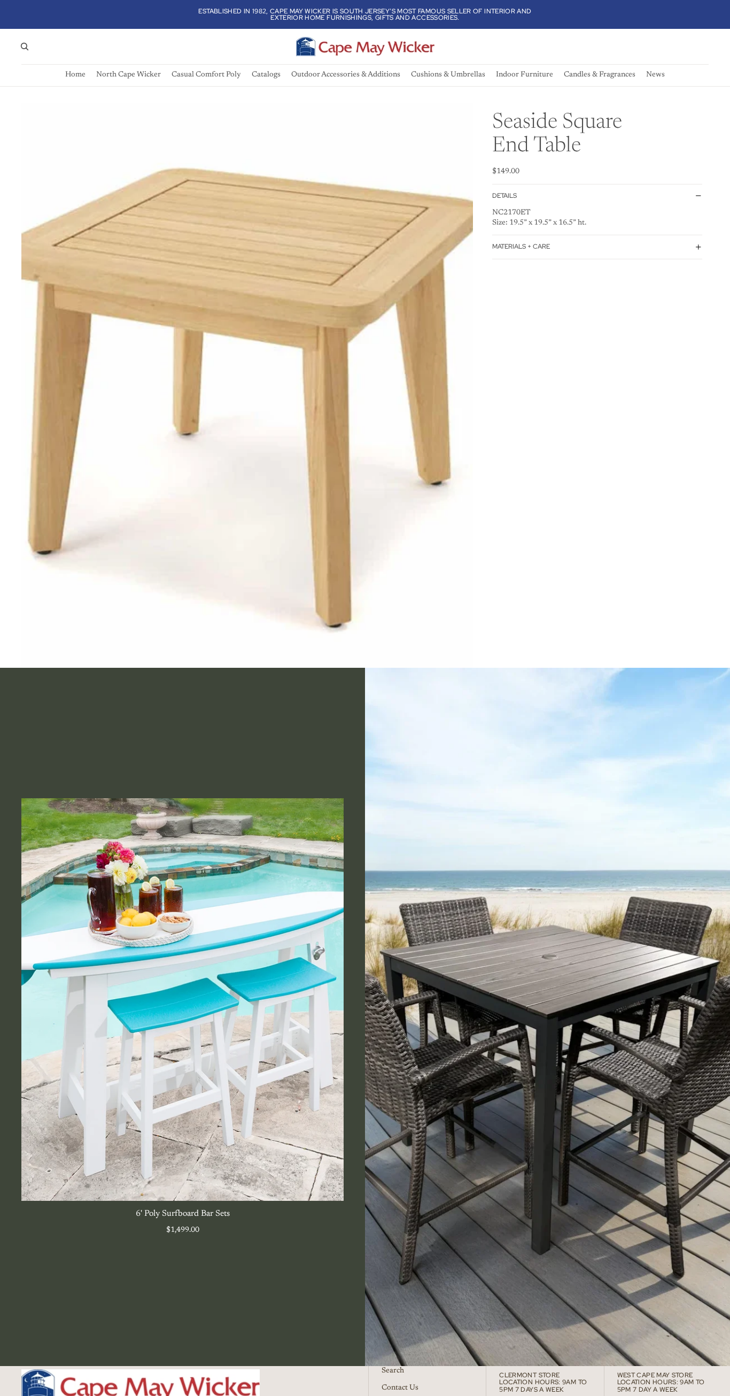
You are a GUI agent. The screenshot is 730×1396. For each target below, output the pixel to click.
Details (504, 195)
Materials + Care (521, 246)
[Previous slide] (37, 999)
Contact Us (400, 1387)
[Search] (24, 46)
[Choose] (327, 1184)
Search (393, 1371)
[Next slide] (328, 999)
